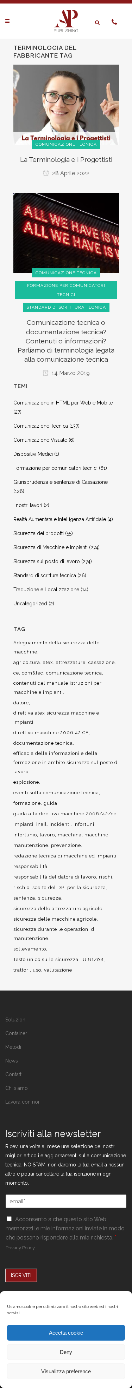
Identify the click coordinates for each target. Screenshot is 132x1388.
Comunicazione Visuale (40, 440)
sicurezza (49, 898)
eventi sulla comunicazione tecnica (56, 792)
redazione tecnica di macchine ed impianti (65, 856)
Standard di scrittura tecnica (44, 575)
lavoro (47, 834)
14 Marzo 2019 (70, 373)
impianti (23, 824)
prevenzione (66, 845)
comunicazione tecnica (74, 673)
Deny (66, 1352)
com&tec (32, 673)
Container (16, 1033)
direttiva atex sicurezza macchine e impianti (56, 717)
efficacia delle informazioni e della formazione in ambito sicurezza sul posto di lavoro (66, 762)
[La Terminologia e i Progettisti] (66, 104)
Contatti (14, 1074)
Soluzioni (15, 1019)
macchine (96, 834)
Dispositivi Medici (33, 454)
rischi (105, 877)
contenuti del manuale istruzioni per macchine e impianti (57, 687)
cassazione (101, 662)
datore (21, 702)
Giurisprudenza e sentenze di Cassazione (60, 482)
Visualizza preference (66, 1371)
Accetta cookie (66, 1333)
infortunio (25, 834)
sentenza (24, 898)
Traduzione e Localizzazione (46, 589)
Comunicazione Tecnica (40, 426)
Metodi (13, 1047)
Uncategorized (30, 603)
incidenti (60, 824)
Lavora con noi (22, 1102)
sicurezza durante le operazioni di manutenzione (54, 934)
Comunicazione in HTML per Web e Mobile (63, 403)
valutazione (58, 970)
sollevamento (29, 949)
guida (50, 803)
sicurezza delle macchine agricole (55, 919)
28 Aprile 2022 (70, 173)
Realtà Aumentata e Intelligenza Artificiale (59, 519)
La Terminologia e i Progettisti (66, 159)
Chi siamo (16, 1088)
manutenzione (30, 845)
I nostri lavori (27, 505)
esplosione (26, 782)
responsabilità (30, 866)
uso (37, 970)
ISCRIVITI (21, 1275)
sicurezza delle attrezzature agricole (57, 908)
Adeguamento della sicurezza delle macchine (56, 647)
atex (48, 662)
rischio (21, 887)
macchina (70, 834)
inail (41, 824)
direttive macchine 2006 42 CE (51, 732)
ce (16, 673)
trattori (21, 970)
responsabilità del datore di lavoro (54, 877)
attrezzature (71, 662)
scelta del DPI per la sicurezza (69, 887)
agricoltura (26, 662)
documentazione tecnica (43, 743)
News (11, 1061)
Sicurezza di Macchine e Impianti (50, 547)
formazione (27, 803)
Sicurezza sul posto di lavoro (46, 561)
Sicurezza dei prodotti (38, 533)
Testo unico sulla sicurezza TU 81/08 (58, 959)
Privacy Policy (20, 1247)
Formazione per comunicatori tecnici (55, 468)
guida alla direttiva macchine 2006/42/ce (65, 813)
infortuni (84, 824)
